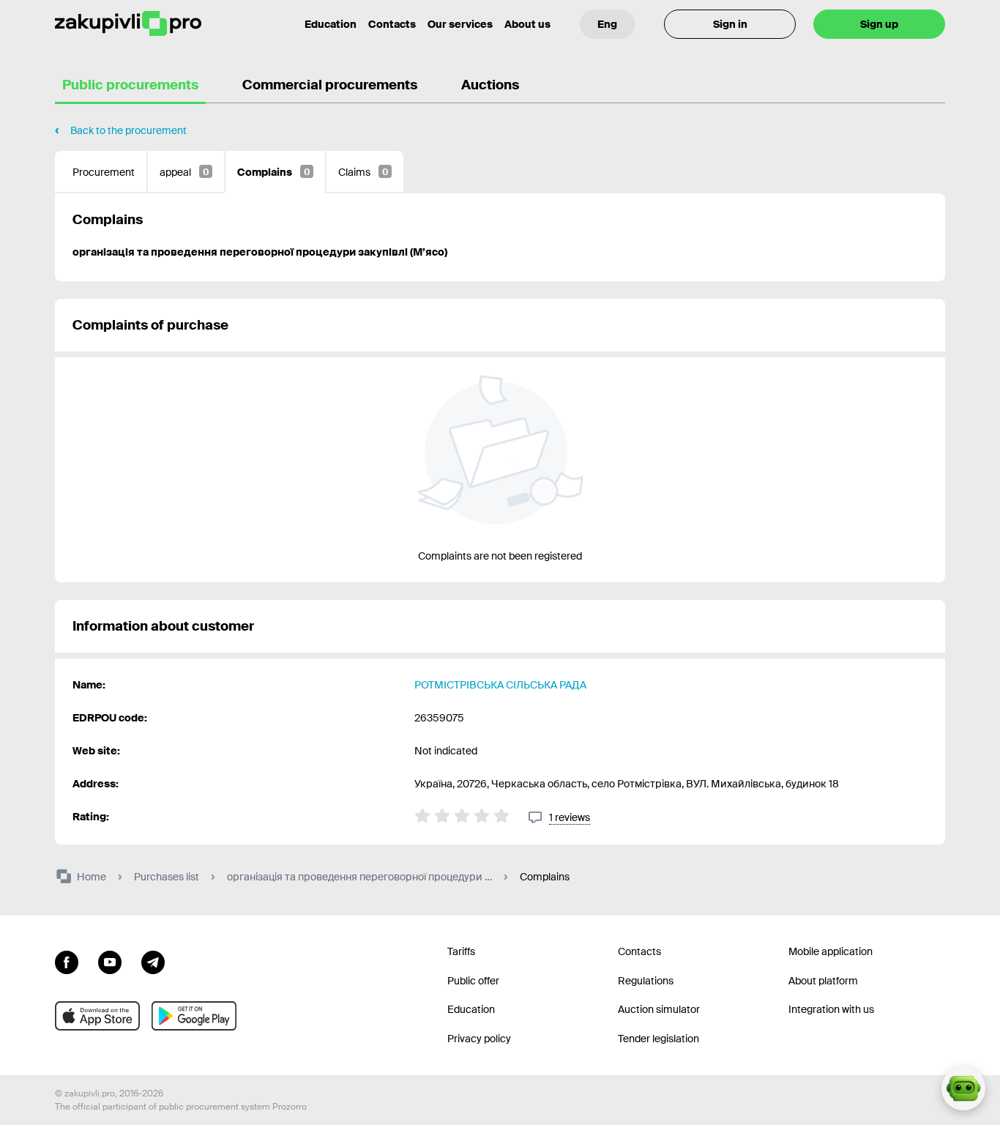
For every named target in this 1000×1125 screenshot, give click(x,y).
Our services (460, 24)
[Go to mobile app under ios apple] (97, 1016)
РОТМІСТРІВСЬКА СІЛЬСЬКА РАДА (500, 684)
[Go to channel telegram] (153, 961)
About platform (823, 980)
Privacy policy (479, 1038)
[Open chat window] (963, 1088)
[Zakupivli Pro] (128, 24)
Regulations (645, 980)
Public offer (473, 980)
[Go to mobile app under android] (194, 1016)
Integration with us (831, 1009)
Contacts (392, 24)
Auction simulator (659, 1009)
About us (527, 24)
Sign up (879, 24)
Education (331, 24)
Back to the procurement (128, 130)
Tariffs (461, 951)
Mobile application (830, 951)
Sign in (730, 24)
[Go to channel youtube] (110, 961)
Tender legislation (658, 1038)
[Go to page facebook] (66, 961)
